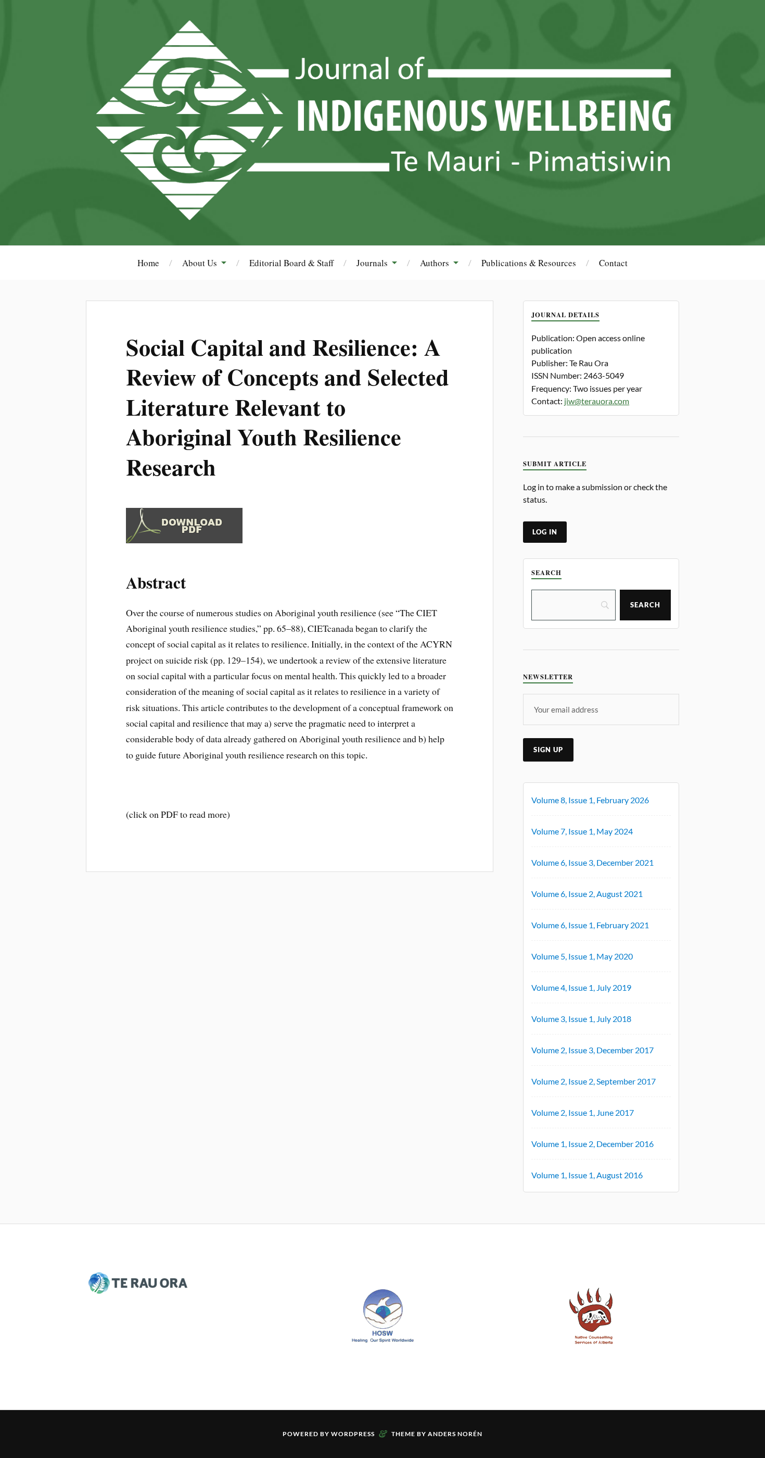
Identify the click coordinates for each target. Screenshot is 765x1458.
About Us (199, 263)
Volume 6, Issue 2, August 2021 (587, 894)
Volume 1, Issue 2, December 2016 (592, 1144)
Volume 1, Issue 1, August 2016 (587, 1175)
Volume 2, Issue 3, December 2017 (592, 1050)
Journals (372, 263)
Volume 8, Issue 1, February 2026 (590, 800)
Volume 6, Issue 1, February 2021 (590, 925)
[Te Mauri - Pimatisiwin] (382, 214)
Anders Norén (455, 1434)
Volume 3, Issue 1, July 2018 (581, 1019)
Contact (613, 263)
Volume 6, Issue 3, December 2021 (592, 862)
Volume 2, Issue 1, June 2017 (582, 1112)
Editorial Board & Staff (291, 263)
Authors (434, 263)
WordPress (353, 1434)
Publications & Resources (528, 263)
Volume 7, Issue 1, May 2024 (582, 831)
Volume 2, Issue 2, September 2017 (593, 1081)
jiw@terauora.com (596, 401)
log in (544, 532)
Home (148, 263)
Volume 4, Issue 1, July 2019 (581, 987)
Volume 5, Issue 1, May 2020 (582, 956)
